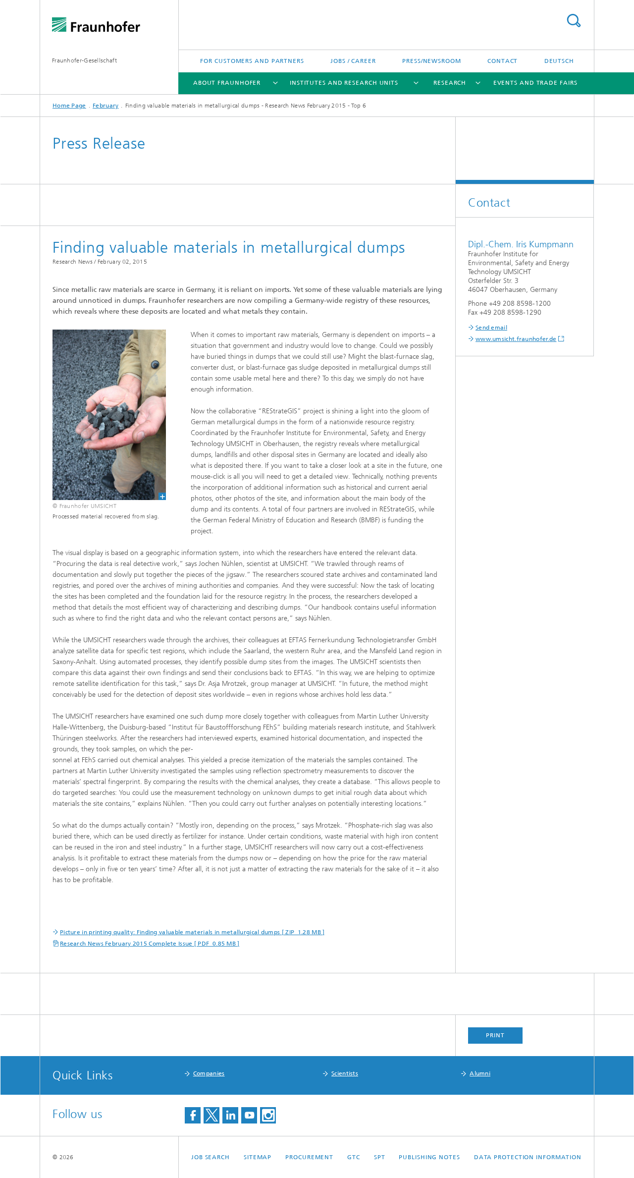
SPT (379, 1157)
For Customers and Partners (252, 60)
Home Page (69, 105)
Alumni (480, 1073)
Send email (491, 327)
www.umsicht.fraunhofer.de (516, 339)
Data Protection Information (527, 1157)
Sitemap (257, 1157)
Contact (502, 60)
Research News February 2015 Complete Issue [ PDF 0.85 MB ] (150, 943)
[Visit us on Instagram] (268, 1115)
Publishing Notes (429, 1157)
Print (495, 1035)
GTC (353, 1157)
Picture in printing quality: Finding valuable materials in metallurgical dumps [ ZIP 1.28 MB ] (192, 932)
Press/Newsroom (431, 60)
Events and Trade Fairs (535, 82)
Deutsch (559, 60)
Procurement (309, 1157)
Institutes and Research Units (344, 82)
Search (573, 20)
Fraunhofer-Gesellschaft (84, 60)
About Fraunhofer (227, 82)
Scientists (344, 1073)
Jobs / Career (353, 60)
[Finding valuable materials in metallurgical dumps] (103, 415)
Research (449, 82)
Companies (209, 1073)
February (105, 105)
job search (210, 1157)
